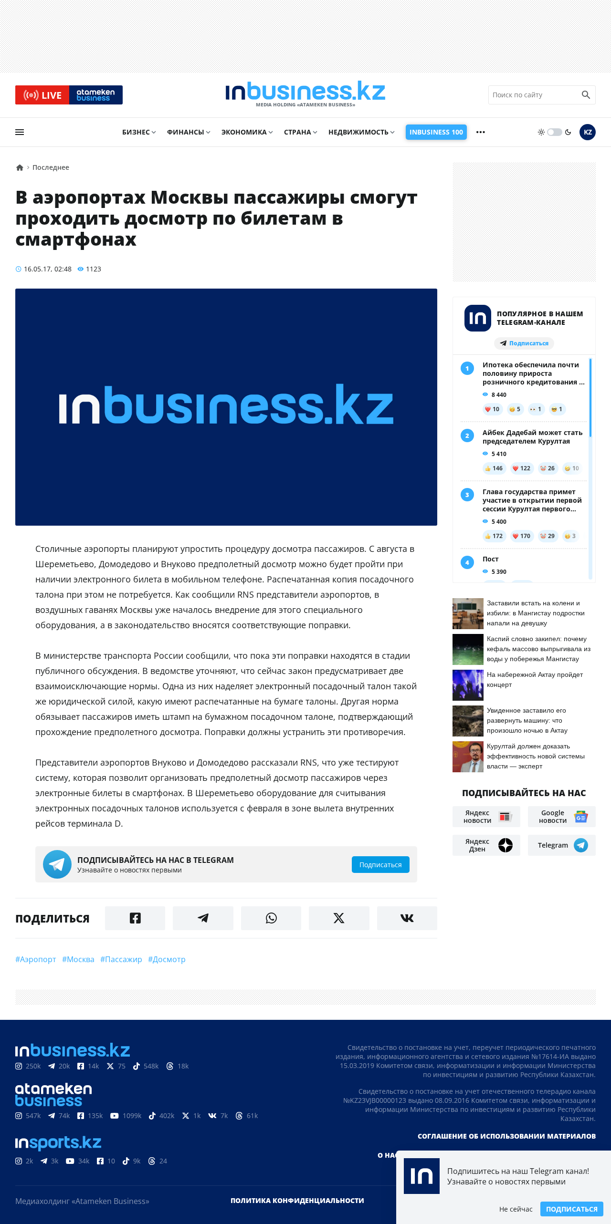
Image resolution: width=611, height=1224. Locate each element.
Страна (297, 131)
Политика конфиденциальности (297, 1200)
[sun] (541, 132)
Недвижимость (358, 131)
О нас (388, 1155)
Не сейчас (516, 1209)
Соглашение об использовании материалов (507, 1136)
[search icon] (586, 94)
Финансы (185, 131)
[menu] (19, 132)
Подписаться (572, 1209)
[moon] (568, 132)
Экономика (244, 131)
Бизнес (136, 131)
